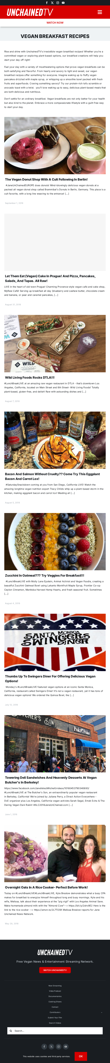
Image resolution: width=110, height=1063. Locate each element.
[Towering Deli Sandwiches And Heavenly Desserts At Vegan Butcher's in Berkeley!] (55, 717)
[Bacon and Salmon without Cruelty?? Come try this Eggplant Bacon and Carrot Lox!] (55, 413)
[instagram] (57, 2)
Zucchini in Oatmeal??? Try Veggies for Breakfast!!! (44, 575)
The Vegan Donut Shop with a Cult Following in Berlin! (46, 179)
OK (81, 1056)
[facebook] (47, 2)
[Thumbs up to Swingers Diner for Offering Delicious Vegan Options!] (55, 615)
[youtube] (63, 2)
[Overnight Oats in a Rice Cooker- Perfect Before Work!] (55, 826)
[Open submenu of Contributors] (102, 1012)
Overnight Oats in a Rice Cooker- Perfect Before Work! (46, 887)
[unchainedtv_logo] (30, 8)
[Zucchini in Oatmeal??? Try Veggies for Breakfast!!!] (55, 515)
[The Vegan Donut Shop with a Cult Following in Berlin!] (55, 119)
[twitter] (52, 2)
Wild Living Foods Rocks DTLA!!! (30, 377)
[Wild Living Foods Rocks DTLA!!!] (55, 316)
